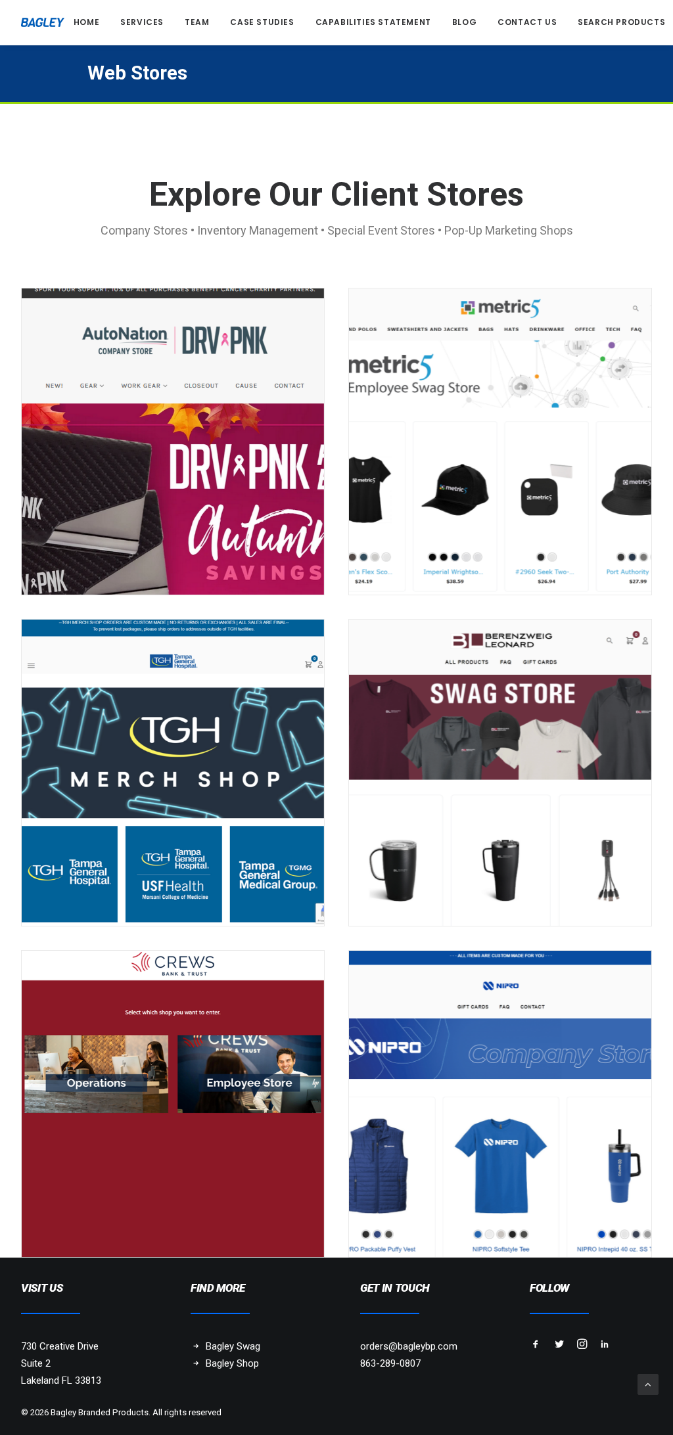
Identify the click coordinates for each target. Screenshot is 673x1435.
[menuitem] (86, 22)
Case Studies (262, 22)
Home (86, 22)
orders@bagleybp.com (408, 1346)
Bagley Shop (232, 1363)
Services (142, 22)
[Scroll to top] (648, 1384)
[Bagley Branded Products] (42, 22)
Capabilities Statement (373, 22)
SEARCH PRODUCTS (621, 22)
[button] (536, 1346)
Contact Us (527, 22)
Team (197, 22)
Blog (464, 22)
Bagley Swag (233, 1346)
